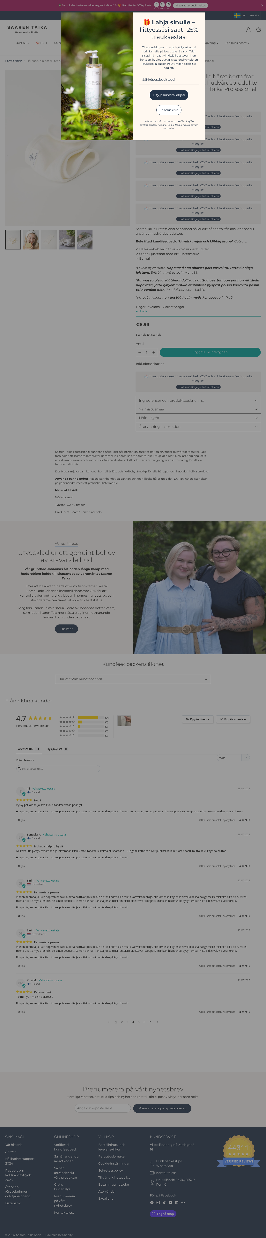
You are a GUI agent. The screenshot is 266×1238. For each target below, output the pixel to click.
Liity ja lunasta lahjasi (169, 95)
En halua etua (169, 110)
